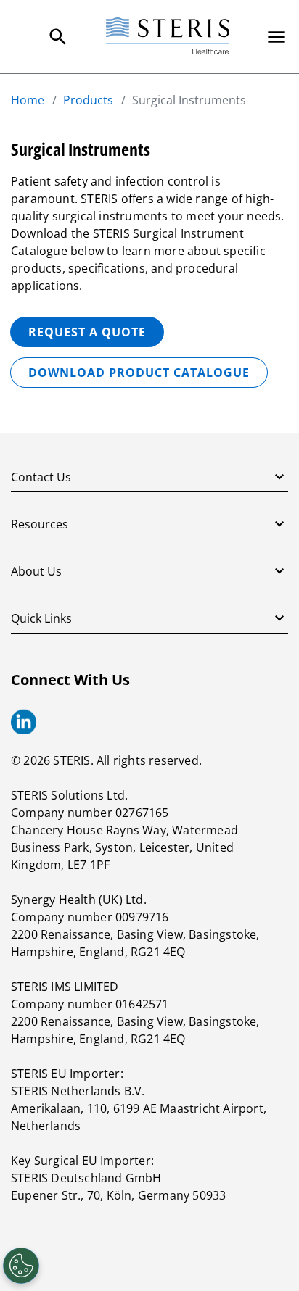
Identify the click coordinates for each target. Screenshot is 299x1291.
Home (27, 100)
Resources (39, 524)
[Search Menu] (58, 37)
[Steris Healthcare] (167, 36)
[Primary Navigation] (276, 37)
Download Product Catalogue (139, 373)
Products (88, 100)
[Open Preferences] (21, 1266)
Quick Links (41, 618)
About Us (36, 571)
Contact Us (41, 477)
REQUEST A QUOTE (87, 332)
